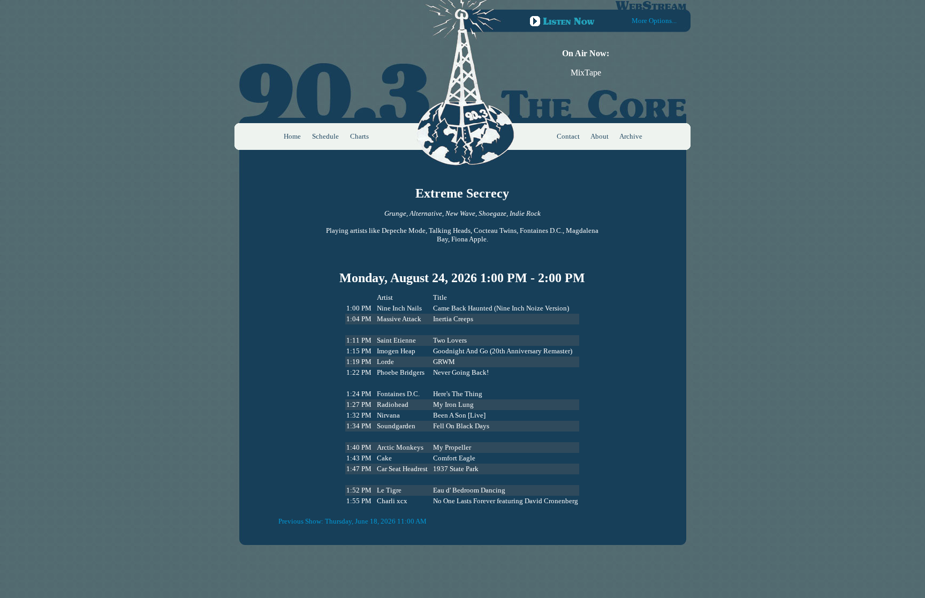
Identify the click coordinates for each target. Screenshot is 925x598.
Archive (630, 136)
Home (292, 136)
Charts (359, 136)
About (599, 136)
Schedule (325, 136)
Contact (568, 136)
